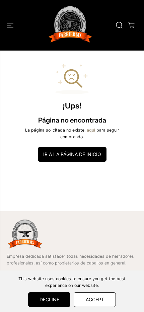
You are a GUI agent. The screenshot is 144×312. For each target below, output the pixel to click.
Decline (49, 299)
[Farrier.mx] (70, 25)
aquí (91, 130)
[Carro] (131, 25)
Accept (95, 299)
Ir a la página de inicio (72, 154)
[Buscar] (119, 25)
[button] (11, 25)
